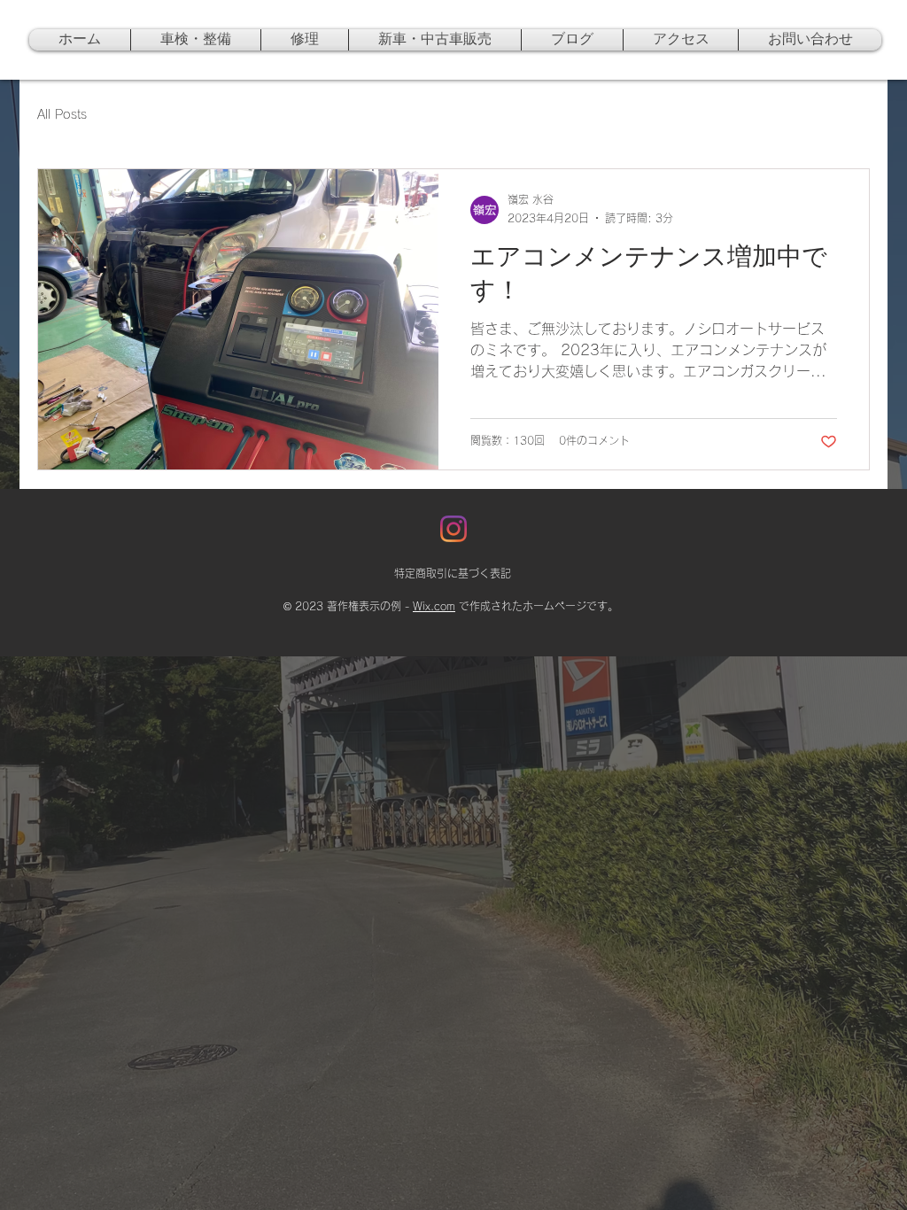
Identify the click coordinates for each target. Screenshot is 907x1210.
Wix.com (434, 606)
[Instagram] (453, 529)
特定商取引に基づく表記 (452, 573)
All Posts (62, 114)
